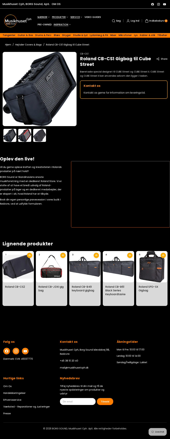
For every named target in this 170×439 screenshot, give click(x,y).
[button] (116, 20)
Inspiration (61, 24)
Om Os (7, 386)
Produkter (59, 17)
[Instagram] (16, 351)
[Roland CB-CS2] (18, 266)
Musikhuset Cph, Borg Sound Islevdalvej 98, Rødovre (85, 352)
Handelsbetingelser (14, 393)
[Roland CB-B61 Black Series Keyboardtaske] (118, 266)
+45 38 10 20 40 (69, 360)
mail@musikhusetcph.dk (74, 367)
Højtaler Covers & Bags (28, 44)
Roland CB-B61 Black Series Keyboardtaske (115, 290)
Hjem (8, 44)
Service (75, 17)
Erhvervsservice (12, 400)
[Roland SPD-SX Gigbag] (152, 266)
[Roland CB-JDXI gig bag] (51, 266)
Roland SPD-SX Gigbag (148, 288)
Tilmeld (105, 401)
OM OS (56, 4)
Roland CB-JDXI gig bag (51, 288)
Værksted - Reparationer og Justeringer (26, 406)
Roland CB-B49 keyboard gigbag (83, 288)
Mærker (42, 17)
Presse (7, 413)
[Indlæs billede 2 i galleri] (24, 135)
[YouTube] (25, 351)
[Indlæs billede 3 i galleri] (39, 135)
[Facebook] (6, 351)
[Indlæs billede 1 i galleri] (9, 135)
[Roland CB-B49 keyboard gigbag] (85, 266)
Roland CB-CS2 (15, 287)
